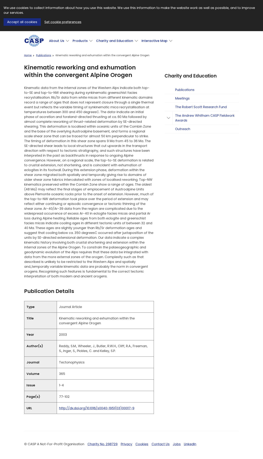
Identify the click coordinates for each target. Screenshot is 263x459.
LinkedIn (190, 444)
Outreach (182, 129)
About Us (56, 40)
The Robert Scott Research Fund (201, 107)
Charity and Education (114, 40)
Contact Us (161, 444)
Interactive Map (154, 40)
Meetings (182, 98)
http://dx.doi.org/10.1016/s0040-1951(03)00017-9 (96, 408)
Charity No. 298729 (102, 444)
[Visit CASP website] (34, 40)
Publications (43, 55)
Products (80, 40)
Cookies (141, 444)
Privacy (126, 444)
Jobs (177, 444)
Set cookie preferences (62, 22)
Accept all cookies (22, 22)
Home (28, 55)
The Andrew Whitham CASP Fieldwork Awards (205, 118)
